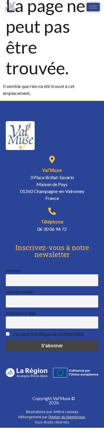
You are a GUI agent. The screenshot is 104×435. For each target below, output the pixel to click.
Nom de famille (19, 292)
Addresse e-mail (21, 313)
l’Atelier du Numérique (67, 417)
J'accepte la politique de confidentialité (48, 334)
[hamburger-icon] (93, 7)
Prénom (13, 270)
